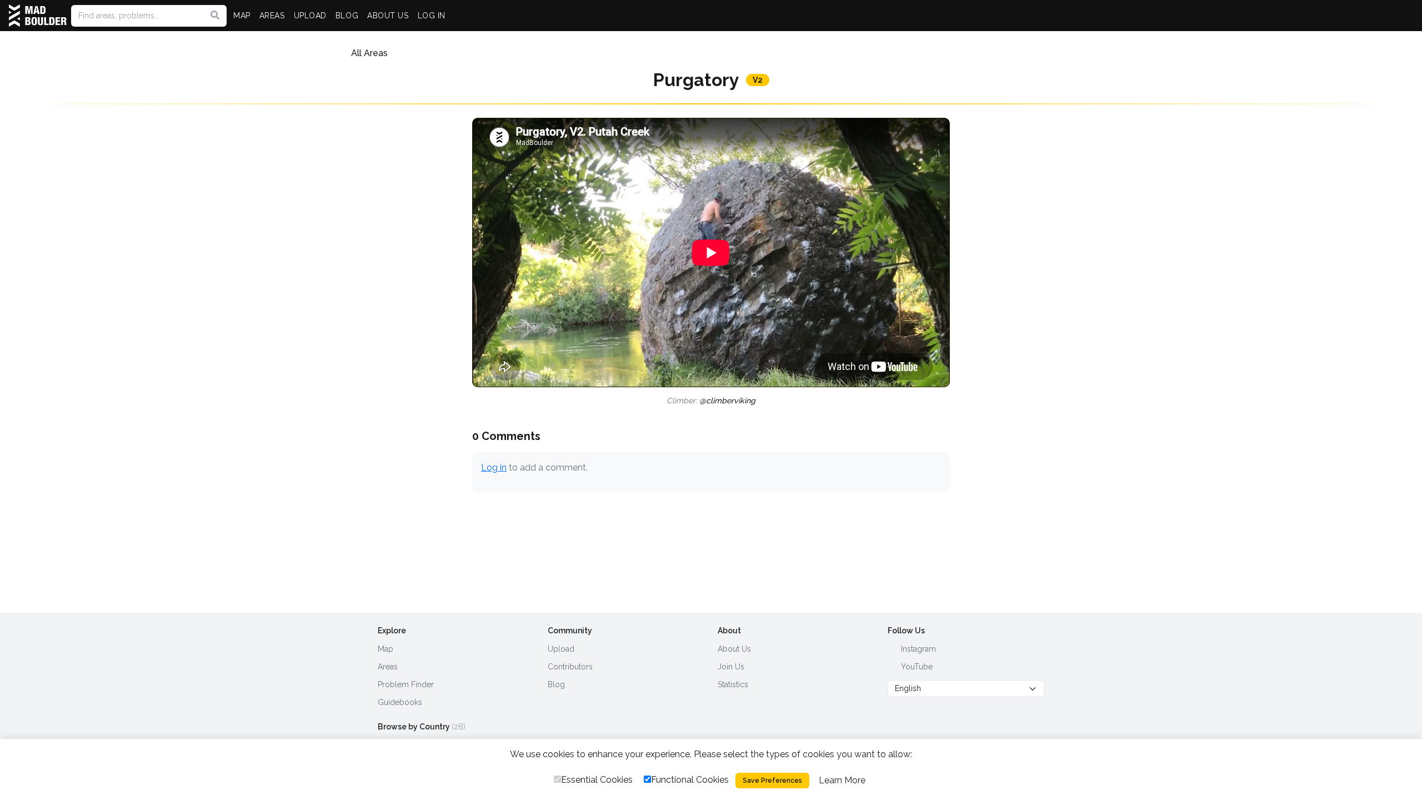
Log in (494, 467)
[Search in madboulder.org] (215, 15)
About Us (734, 648)
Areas (388, 666)
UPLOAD (310, 15)
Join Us (731, 666)
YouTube (916, 666)
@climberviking (727, 400)
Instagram (917, 648)
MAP (242, 15)
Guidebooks (400, 702)
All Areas (369, 53)
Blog (556, 684)
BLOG (347, 15)
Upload (561, 648)
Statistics (733, 684)
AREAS (272, 15)
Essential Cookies (597, 779)
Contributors (570, 666)
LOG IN (431, 15)
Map (385, 648)
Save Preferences (772, 780)
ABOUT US (387, 15)
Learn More (842, 780)
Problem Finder (406, 684)
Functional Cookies (690, 779)
